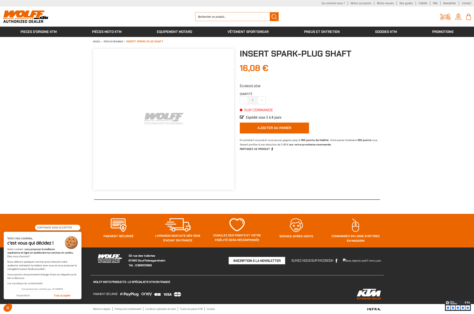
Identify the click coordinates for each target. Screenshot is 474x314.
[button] (7, 307)
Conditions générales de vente (160, 309)
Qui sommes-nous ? (333, 3)
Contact (466, 3)
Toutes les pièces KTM (191, 309)
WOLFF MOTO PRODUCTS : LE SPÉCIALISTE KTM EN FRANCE (131, 282)
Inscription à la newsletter (257, 261)
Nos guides (406, 3)
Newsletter (449, 3)
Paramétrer (23, 295)
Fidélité (423, 3)
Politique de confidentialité (127, 309)
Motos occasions (361, 3)
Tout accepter (62, 295)
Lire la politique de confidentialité (25, 283)
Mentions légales (102, 309)
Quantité (246, 94)
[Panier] (468, 16)
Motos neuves (385, 3)
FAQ (435, 3)
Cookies (210, 309)
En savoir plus (250, 85)
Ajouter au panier (274, 128)
